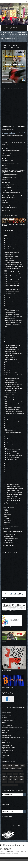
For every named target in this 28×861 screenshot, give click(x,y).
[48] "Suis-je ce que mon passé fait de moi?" (12, 337)
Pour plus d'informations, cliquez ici (9, 137)
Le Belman (4, 753)
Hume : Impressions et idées (7, 160)
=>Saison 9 (5, 376)
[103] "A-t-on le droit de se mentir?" (11, 459)
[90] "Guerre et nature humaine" (10, 430)
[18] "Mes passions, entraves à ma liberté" (12, 273)
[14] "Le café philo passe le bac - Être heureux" (13, 264)
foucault (10, 784)
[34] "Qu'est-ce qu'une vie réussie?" (11, 307)
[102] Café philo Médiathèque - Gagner (11, 457)
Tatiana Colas (4, 732)
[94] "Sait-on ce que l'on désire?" (10, 440)
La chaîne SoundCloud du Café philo (11, 538)
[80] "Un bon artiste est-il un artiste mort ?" (12, 407)
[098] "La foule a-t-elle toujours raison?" (12, 449)
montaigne (10, 765)
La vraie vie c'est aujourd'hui (7, 750)
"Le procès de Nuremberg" (7, 187)
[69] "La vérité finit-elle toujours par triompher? (13, 384)
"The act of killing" (5, 179)
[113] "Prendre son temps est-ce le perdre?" (12, 480)
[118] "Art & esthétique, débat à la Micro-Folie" (13, 492)
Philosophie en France (6, 743)
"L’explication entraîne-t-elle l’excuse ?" (9, 177)
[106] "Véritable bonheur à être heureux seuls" (13, 467)
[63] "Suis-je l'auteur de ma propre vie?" (11, 370)
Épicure (17, 782)
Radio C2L (4, 722)
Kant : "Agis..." (4, 157)
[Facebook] (9, 825)
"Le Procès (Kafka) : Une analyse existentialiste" (11, 192)
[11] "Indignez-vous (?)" (8, 258)
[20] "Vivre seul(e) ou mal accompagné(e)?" (12, 277)
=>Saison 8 (5, 361)
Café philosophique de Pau (7, 745)
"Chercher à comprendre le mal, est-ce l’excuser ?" (11, 150)
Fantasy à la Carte (5, 730)
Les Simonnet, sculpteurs (7, 733)
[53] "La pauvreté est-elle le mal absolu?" (12, 349)
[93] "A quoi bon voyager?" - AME (10, 438)
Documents (5, 509)
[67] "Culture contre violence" (9, 380)
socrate (21, 776)
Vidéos (5, 524)
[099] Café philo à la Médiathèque (10, 451)
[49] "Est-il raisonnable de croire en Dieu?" (12, 339)
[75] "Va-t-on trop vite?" (9, 397)
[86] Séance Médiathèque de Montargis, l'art (12, 421)
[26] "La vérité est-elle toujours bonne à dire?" (13, 291)
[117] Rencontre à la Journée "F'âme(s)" (11, 490)
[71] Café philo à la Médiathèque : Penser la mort (13, 388)
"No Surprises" (5, 168)
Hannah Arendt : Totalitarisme (7, 189)
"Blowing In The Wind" (6, 155)
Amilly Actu (4, 748)
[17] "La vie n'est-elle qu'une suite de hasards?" (13, 271)
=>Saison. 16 (5, 483)
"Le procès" (4, 194)
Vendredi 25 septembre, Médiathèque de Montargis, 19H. (14, 133)
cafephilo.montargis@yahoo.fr (8, 819)
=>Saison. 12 (5, 429)
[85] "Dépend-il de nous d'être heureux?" (12, 419)
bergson (9, 773)
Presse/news (6, 518)
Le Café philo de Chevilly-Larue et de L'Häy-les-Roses (12, 727)
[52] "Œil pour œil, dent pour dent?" (11, 347)
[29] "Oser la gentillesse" (9, 297)
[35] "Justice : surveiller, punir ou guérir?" (12, 310)
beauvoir (15, 779)
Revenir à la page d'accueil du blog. (8, 38)
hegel (4, 773)
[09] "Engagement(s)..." (8, 254)
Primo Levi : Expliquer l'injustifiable (8, 197)
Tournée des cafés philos (8, 542)
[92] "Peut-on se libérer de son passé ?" (11, 436)
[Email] (19, 825)
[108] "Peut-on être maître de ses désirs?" (12, 471)
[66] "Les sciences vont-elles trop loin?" (11, 378)
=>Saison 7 (5, 344)
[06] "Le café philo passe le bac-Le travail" (12, 246)
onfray (10, 779)
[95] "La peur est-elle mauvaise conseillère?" (12, 442)
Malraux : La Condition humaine (8, 175)
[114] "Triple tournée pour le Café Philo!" (12, 484)
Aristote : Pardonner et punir (7, 153)
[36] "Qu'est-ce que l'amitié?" (9, 312)
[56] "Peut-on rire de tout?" (9, 355)
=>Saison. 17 (5, 502)
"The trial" (4, 158)
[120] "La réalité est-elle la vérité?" (10, 496)
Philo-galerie (5, 529)
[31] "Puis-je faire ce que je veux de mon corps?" (13, 301)
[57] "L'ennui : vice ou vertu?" (9, 357)
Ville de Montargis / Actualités (7, 720)
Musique (5, 516)
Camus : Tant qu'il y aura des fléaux (8, 184)
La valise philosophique (8, 547)
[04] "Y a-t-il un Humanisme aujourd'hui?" (12, 242)
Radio (4, 533)
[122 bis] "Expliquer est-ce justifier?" (11, 503)
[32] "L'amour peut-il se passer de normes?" (12, 303)
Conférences (6, 512)
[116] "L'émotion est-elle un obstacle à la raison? (13, 488)
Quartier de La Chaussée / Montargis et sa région (12, 531)
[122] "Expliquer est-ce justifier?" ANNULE (12, 500)
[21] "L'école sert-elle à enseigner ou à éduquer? (13, 279)
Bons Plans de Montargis (6, 735)
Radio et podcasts (7, 520)
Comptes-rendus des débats (8, 507)
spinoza (4, 782)
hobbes (15, 773)
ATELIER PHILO (6, 506)
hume (11, 771)
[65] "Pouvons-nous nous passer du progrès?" (13, 374)
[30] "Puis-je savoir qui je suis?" (10, 299)
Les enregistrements (8, 540)
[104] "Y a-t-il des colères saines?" (10, 463)
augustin (13, 768)
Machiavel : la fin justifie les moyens (9, 210)
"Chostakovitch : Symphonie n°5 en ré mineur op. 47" (12, 195)
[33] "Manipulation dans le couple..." (11, 305)
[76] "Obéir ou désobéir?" (9, 399)
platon (4, 784)
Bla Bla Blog (4, 714)
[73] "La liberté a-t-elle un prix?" (10, 392)
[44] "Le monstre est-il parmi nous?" (11, 330)
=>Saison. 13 (5, 434)
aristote (21, 779)
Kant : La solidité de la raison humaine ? (9, 207)
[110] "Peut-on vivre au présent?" (10, 475)
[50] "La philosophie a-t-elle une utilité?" (11, 341)
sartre (4, 765)
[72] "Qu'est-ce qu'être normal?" (10, 390)
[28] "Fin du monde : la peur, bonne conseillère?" (13, 295)
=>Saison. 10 (5, 396)
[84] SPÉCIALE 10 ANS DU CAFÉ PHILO (11, 417)
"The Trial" (4, 166)
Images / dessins (7, 514)
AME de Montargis (5, 738)
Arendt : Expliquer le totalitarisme (8, 190)
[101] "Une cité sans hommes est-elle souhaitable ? (14, 455)
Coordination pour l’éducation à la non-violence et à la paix (13, 737)
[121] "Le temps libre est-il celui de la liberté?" (13, 498)
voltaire (22, 765)
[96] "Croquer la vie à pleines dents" (11, 444)
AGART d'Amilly (5, 719)
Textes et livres (7, 522)
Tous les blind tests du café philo (9, 544)
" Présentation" (6, 233)
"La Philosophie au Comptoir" (9, 534)
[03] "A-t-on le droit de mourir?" (10, 240)
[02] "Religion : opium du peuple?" (10, 238)
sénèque (21, 773)
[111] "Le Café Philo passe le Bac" (10, 476)
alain (22, 782)
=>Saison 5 (5, 309)
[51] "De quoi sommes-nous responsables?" (12, 345)
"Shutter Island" (5, 202)
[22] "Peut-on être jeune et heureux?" (11, 281)
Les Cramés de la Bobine (6, 715)
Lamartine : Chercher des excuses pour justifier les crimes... (13, 185)
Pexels (3, 757)
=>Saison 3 (5, 270)
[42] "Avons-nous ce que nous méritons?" (12, 324)
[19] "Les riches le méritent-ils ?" (10, 275)
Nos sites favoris (6, 528)
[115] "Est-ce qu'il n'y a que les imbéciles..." (12, 486)
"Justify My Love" (5, 200)
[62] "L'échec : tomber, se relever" (10, 368)
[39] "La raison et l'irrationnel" (10, 318)
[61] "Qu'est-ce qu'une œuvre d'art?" (11, 366)
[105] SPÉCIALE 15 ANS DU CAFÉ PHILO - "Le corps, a (14, 465)
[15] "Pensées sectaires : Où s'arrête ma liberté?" (13, 266)
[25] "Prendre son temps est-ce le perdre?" (12, 289)
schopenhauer (6, 768)
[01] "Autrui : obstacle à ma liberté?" (11, 236)
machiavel (11, 782)
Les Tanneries (4, 717)
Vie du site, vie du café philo (8, 545)
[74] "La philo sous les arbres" (10, 394)
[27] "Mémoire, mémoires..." (9, 293)
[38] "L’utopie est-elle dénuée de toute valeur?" (13, 316)
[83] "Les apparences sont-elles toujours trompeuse (14, 413)
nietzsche (19, 768)
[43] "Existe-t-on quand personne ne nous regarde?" (14, 328)
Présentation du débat (6, 147)
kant (11, 776)
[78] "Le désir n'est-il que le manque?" (11, 403)
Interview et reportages (8, 536)
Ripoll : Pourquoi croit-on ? (7, 209)
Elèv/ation (4, 740)
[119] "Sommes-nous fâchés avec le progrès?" (13, 494)
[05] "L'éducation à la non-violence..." (11, 244)
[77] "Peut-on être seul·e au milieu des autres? (13, 401)
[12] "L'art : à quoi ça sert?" (9, 260)
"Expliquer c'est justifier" (6, 148)
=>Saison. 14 (5, 448)
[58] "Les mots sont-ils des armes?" (11, 359)
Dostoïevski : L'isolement (6, 152)
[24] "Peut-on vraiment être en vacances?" (12, 285)
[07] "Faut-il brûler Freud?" (9, 248)
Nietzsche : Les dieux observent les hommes (10, 163)
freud (16, 771)
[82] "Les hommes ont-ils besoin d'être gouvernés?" (14, 411)
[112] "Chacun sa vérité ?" (9, 478)
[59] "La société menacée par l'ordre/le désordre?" (14, 362)
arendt (4, 779)
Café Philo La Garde (5, 755)
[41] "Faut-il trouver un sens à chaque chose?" (13, 322)
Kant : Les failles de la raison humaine (9, 205)
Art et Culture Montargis (6, 712)
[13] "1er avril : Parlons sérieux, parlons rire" (12, 262)
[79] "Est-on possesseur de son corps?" (12, 405)
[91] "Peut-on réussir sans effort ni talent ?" (12, 432)
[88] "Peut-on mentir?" (8, 425)
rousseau (5, 771)
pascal (21, 771)
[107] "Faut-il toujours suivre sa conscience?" (12, 469)
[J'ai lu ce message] (26, 857)
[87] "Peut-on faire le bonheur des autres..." (12, 423)
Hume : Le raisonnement (6, 204)
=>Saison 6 (5, 326)
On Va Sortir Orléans (6, 724)
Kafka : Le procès (5, 165)
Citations (6, 510)
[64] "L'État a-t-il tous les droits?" (10, 372)
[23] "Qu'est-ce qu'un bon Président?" (11, 283)
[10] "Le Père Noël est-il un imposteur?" (11, 256)
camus (16, 765)
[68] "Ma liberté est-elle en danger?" (11, 382)
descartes (5, 776)
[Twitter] (14, 825)
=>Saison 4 (5, 287)
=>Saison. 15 (5, 461)
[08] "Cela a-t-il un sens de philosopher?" (12, 252)
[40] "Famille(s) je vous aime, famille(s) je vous (13, 320)
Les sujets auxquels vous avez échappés (11, 526)
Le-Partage (4, 752)
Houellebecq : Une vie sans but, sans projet (10, 174)
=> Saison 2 (5, 250)
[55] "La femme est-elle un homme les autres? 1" (13, 353)
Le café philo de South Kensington (8, 747)
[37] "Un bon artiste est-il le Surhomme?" (12, 314)
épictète (15, 776)
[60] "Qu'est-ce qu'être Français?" (10, 364)
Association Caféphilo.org (7, 725)
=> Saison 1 (5, 235)
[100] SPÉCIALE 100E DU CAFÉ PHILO (11, 453)
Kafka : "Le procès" (5, 199)
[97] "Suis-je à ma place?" (9, 446)
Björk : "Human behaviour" (7, 182)
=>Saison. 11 (5, 415)
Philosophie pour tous (6, 742)
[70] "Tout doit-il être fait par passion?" (11, 386)
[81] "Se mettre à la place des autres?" (11, 409)
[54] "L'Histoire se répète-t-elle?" (10, 351)
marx (15, 784)
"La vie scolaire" (5, 180)
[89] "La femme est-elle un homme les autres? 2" (13, 427)
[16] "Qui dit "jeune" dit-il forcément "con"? (12, 268)
